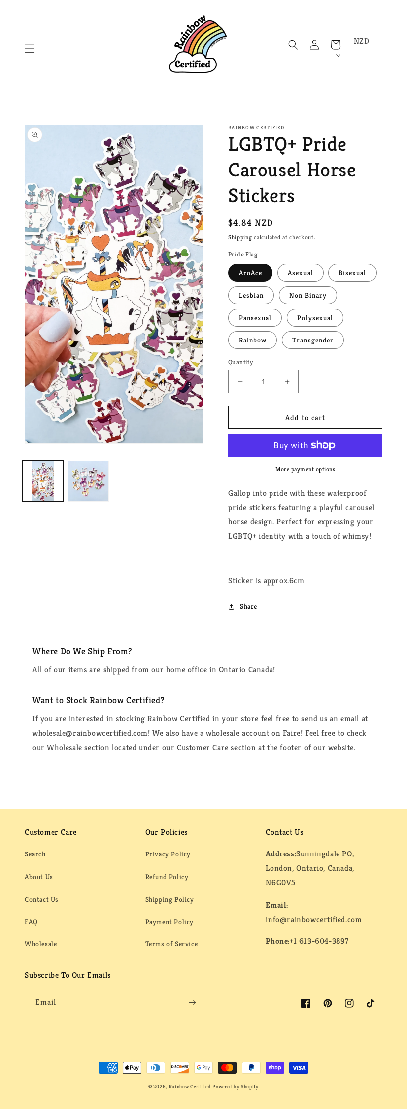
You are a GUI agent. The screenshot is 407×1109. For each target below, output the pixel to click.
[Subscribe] (192, 1002)
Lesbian (251, 295)
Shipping (240, 237)
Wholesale (41, 943)
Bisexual (352, 272)
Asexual (300, 272)
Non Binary (308, 295)
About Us (39, 876)
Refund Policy (167, 876)
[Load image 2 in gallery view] (88, 481)
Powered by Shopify (235, 1086)
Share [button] (248, 606)
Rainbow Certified (190, 1086)
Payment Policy (169, 921)
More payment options (305, 469)
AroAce (250, 272)
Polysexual (315, 317)
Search (35, 854)
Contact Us (42, 899)
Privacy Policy (168, 854)
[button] (30, 49)
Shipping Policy (169, 899)
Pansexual (255, 317)
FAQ (31, 921)
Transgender (313, 340)
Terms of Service (171, 943)
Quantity (240, 362)
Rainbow (253, 340)
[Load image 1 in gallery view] (42, 481)
